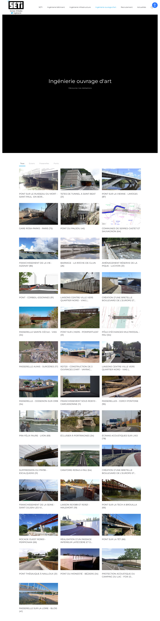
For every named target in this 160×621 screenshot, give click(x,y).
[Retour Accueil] (16, 7)
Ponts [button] (56, 163)
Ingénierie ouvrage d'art (105, 7)
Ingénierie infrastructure (80, 7)
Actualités (141, 7)
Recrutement (127, 7)
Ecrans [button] (32, 163)
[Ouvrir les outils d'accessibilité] (155, 5)
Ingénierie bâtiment (56, 7)
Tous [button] (22, 163)
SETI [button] (41, 7)
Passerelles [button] (44, 163)
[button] (152, 7)
